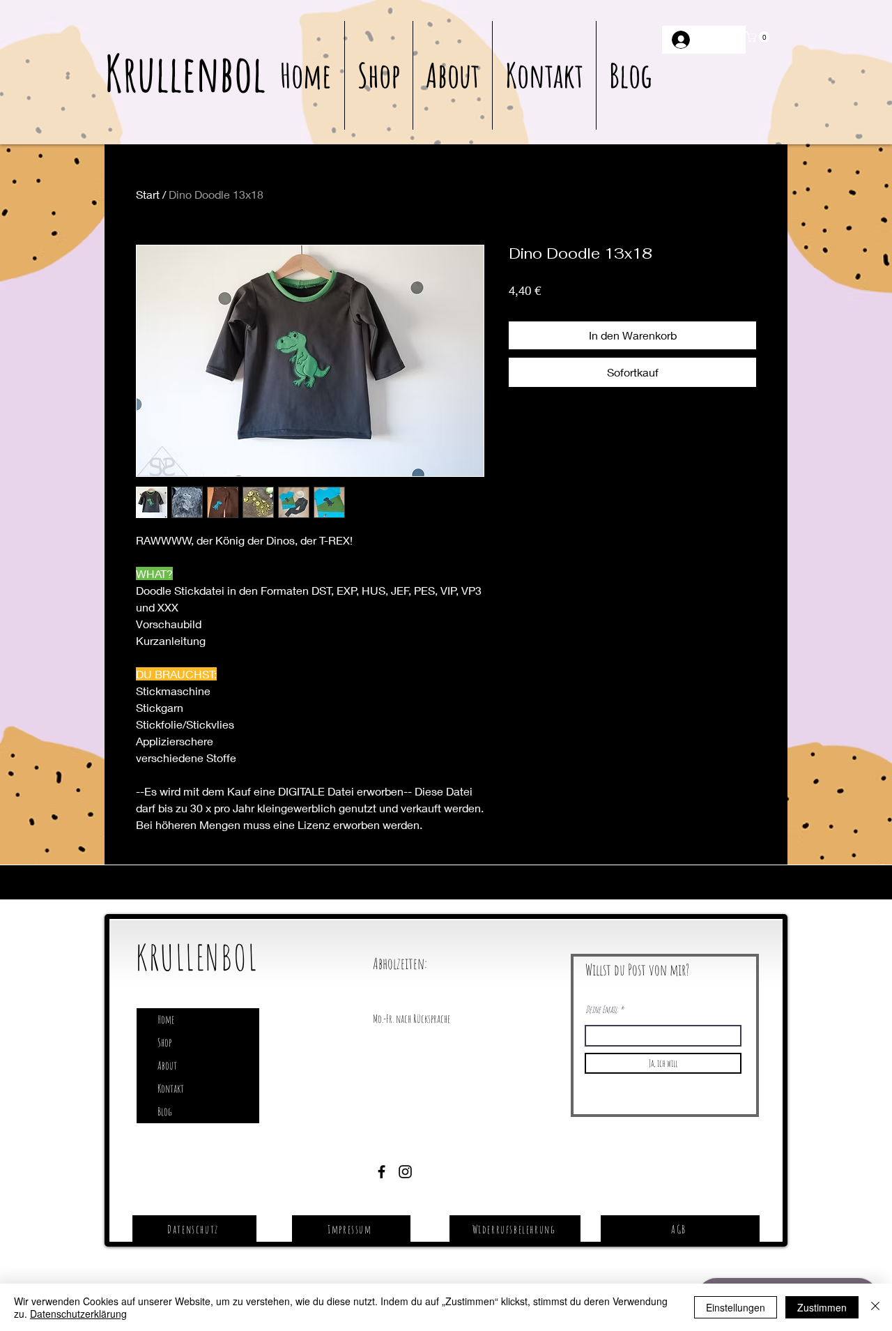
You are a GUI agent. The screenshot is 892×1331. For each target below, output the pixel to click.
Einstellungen (735, 1307)
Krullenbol (185, 73)
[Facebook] (381, 1171)
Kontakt (170, 1088)
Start (148, 194)
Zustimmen (822, 1307)
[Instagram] (405, 1171)
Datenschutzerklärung (78, 1314)
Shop (164, 1042)
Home (165, 1019)
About (167, 1065)
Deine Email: (601, 1009)
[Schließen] (875, 1307)
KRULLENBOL (197, 957)
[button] (759, 37)
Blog (164, 1111)
